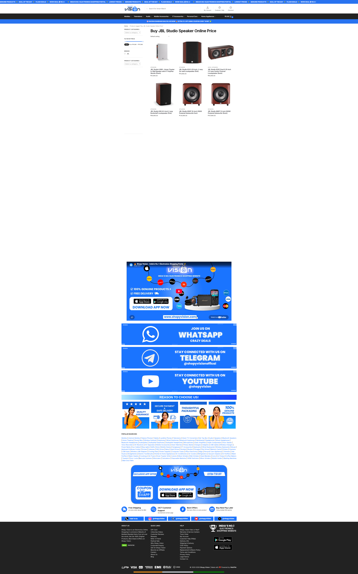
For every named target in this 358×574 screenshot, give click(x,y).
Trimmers (227, 451)
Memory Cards (216, 449)
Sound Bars (139, 440)
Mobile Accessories (163, 445)
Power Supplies (164, 451)
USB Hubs (126, 451)
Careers (153, 552)
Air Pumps (220, 456)
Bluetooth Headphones (129, 442)
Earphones (161, 440)
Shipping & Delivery (187, 543)
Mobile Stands (166, 447)
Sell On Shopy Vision (158, 548)
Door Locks (134, 458)
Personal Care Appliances (213, 451)
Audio (209, 67)
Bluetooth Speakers (229, 438)
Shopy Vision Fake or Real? (189, 530)
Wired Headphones (222, 440)
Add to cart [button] (163, 79)
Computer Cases (178, 451)
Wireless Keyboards (223, 447)
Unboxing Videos (157, 532)
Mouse (233, 447)
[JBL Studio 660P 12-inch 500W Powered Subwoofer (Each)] (221, 94)
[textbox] (132, 32)
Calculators (166, 458)
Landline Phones (166, 438)
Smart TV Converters (189, 438)
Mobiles (124, 438)
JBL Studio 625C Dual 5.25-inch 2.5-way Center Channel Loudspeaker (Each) (219, 71)
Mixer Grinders (183, 456)
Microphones (188, 442)
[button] (229, 16)
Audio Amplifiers (200, 442)
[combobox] (132, 32)
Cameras (151, 449)
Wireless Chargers (226, 445)
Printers (225, 449)
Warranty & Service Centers (189, 532)
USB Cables (214, 445)
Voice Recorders (127, 445)
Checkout (231, 10)
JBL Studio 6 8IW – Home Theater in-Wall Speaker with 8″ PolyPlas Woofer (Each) (162, 71)
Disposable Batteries (178, 458)
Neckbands (200, 440)
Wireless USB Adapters (139, 451)
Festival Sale (155, 541)
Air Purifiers (226, 454)
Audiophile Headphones (174, 442)
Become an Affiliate (158, 550)
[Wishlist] (173, 42)
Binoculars (157, 458)
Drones (144, 449)
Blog (152, 557)
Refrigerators (202, 454)
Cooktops (143, 456)
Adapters (205, 445)
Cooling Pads (153, 451)
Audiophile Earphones (156, 442)
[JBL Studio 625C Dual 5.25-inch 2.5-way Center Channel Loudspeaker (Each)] (221, 52)
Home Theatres (127, 440)
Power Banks (126, 447)
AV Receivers (139, 445)
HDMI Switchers (193, 458)
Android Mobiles (134, 438)
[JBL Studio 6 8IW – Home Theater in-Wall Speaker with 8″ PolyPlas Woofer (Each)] (163, 52)
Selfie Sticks (155, 447)
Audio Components (214, 442)
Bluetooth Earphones (187, 440)
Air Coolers (192, 454)
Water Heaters (134, 456)
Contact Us (184, 559)
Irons (214, 456)
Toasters (125, 458)
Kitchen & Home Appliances (164, 454)
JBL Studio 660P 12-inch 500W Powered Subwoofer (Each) (219, 112)
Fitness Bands (188, 445)
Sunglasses (176, 447)
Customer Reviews (157, 534)
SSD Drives (160, 449)
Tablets (156, 438)
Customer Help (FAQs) (188, 539)
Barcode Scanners (145, 458)
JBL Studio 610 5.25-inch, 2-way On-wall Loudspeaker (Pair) (191, 70)
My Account (207, 10)
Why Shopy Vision (157, 543)
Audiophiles (143, 442)
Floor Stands (227, 442)
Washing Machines (229, 458)
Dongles (197, 449)
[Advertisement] (133, 101)
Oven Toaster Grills (163, 456)
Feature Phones (146, 438)
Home (126, 26)
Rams (167, 449)
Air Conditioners (181, 454)
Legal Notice (184, 557)
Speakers (153, 67)
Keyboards (197, 447)
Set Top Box (203, 438)
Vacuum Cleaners (214, 454)
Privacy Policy (185, 554)
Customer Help (219, 10)
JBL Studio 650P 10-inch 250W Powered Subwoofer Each (190, 112)
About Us (154, 554)
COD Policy (184, 545)
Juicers (174, 456)
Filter (126, 44)
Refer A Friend (156, 539)
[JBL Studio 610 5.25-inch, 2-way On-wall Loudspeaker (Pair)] (192, 52)
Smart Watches (176, 445)
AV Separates (150, 445)
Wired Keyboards (208, 447)
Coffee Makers (231, 456)
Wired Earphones (173, 440)
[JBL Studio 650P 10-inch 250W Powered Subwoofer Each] (192, 94)
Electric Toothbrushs (145, 454)
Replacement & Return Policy (190, 550)
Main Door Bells (128, 460)
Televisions (177, 438)
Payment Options (186, 548)
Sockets (183, 449)
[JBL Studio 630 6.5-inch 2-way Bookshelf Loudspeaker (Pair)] (163, 94)
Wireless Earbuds (150, 440)
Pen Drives (205, 449)
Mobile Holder (217, 458)
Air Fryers (152, 456)
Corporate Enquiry (157, 545)
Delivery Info (184, 541)
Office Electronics (191, 451)
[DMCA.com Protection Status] (135, 545)
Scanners (232, 449)
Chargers (198, 445)
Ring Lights (145, 447)
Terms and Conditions (188, 552)
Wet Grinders (194, 456)
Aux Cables (136, 447)
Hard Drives (175, 449)
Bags (201, 451)
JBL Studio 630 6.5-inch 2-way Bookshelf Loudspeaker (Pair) (162, 112)
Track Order (184, 534)
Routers (190, 449)
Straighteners (132, 454)
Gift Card (154, 530)
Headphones (210, 440)
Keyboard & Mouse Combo (130, 449)
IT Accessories (187, 447)
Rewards (154, 536)
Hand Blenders (206, 456)
